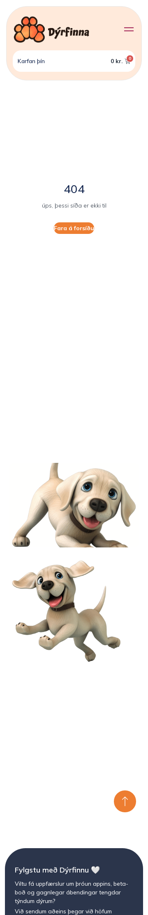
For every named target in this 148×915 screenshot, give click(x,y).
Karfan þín (31, 61)
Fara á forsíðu (74, 228)
